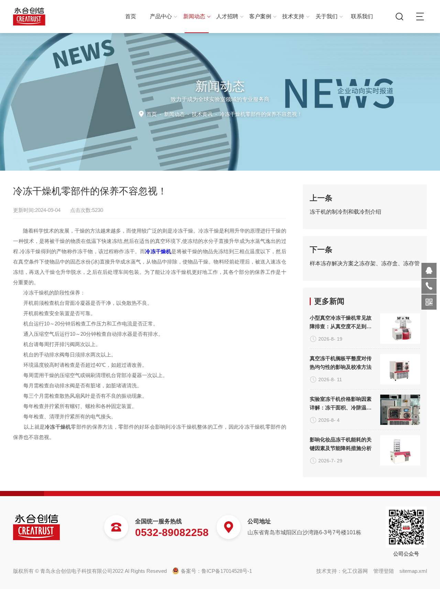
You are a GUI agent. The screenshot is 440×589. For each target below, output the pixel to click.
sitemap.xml (413, 571)
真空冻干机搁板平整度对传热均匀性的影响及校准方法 (341, 362)
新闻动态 (194, 16)
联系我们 (362, 16)
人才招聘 (227, 16)
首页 (130, 16)
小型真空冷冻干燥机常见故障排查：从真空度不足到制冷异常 (341, 323)
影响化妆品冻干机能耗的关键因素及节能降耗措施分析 (341, 444)
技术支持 (293, 16)
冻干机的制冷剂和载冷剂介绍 (345, 212)
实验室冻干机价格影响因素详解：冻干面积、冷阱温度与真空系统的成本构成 (341, 404)
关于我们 (327, 16)
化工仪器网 (355, 571)
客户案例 (260, 16)
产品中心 (161, 16)
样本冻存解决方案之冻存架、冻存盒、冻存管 (365, 263)
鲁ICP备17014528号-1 (226, 571)
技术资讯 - (247, 114)
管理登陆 (383, 571)
